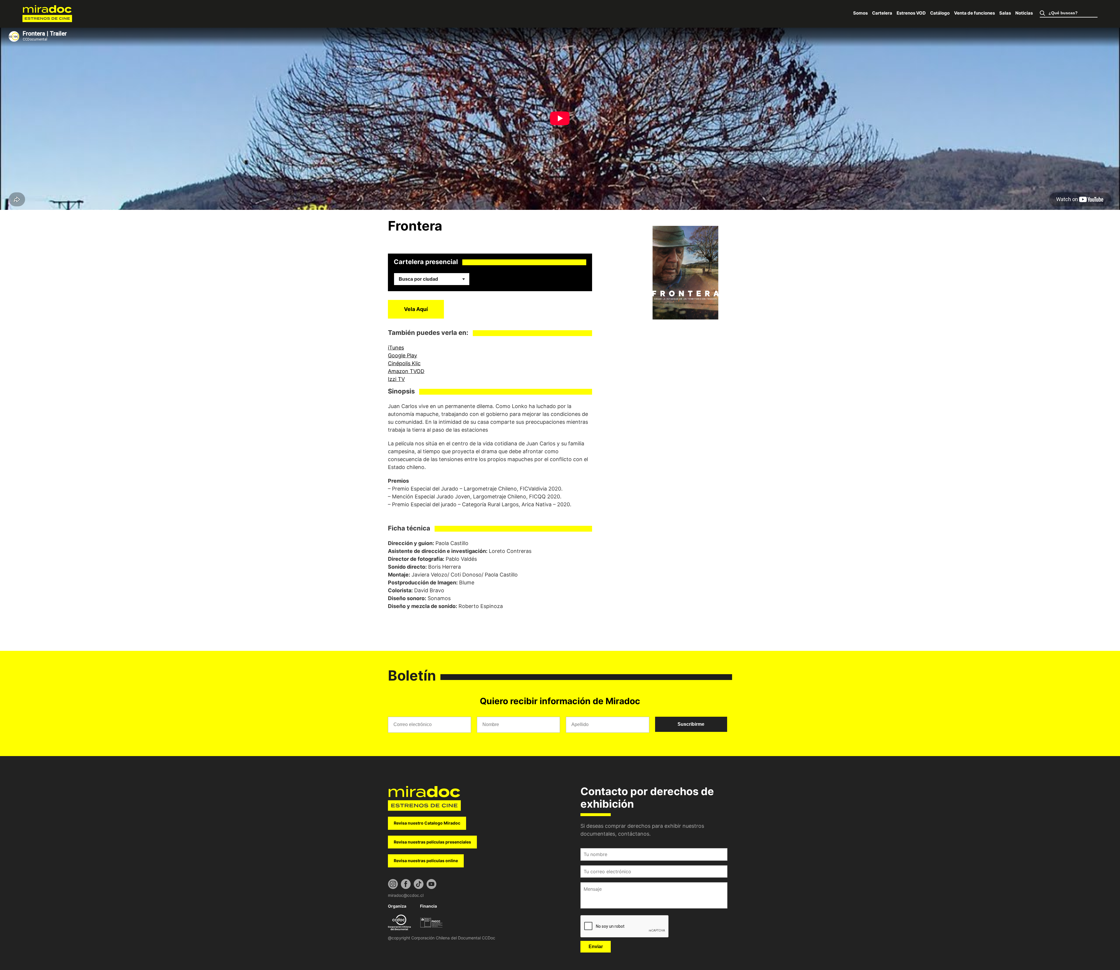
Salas (1005, 13)
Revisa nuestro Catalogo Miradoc (427, 822)
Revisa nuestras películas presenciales (432, 841)
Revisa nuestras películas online (426, 860)
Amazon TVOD (406, 371)
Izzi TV (396, 379)
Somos (860, 13)
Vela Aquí (416, 309)
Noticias (1024, 13)
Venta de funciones (974, 13)
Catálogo (940, 13)
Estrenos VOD (911, 13)
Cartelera (882, 13)
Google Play (402, 355)
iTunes (396, 348)
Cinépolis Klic (404, 363)
